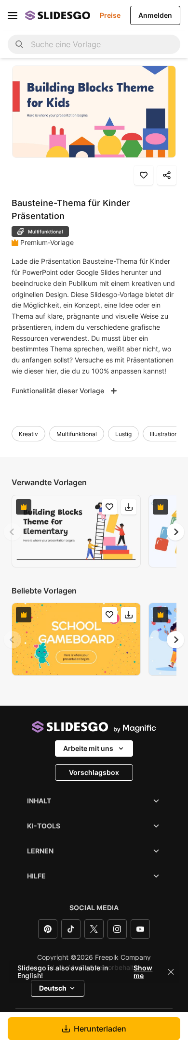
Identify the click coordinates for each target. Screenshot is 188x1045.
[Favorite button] (143, 175)
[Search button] (19, 44)
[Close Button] (171, 972)
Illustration (164, 434)
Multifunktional (76, 434)
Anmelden (155, 15)
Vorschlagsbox (94, 772)
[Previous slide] (12, 532)
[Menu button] (12, 15)
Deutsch (53, 988)
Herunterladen (100, 1028)
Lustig (123, 434)
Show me (143, 972)
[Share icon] (166, 175)
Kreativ (28, 434)
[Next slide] (175, 532)
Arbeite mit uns (88, 748)
